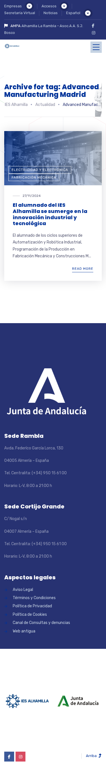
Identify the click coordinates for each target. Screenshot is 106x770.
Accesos (49, 6)
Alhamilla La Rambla (38, 26)
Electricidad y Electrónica (40, 170)
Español (73, 13)
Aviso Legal (23, 589)
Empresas (13, 6)
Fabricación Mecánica (34, 177)
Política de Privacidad (32, 606)
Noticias (51, 13)
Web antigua (24, 631)
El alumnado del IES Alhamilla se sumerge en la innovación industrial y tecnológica (50, 214)
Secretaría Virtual (19, 13)
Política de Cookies (30, 614)
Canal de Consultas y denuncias (41, 622)
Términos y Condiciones (34, 597)
